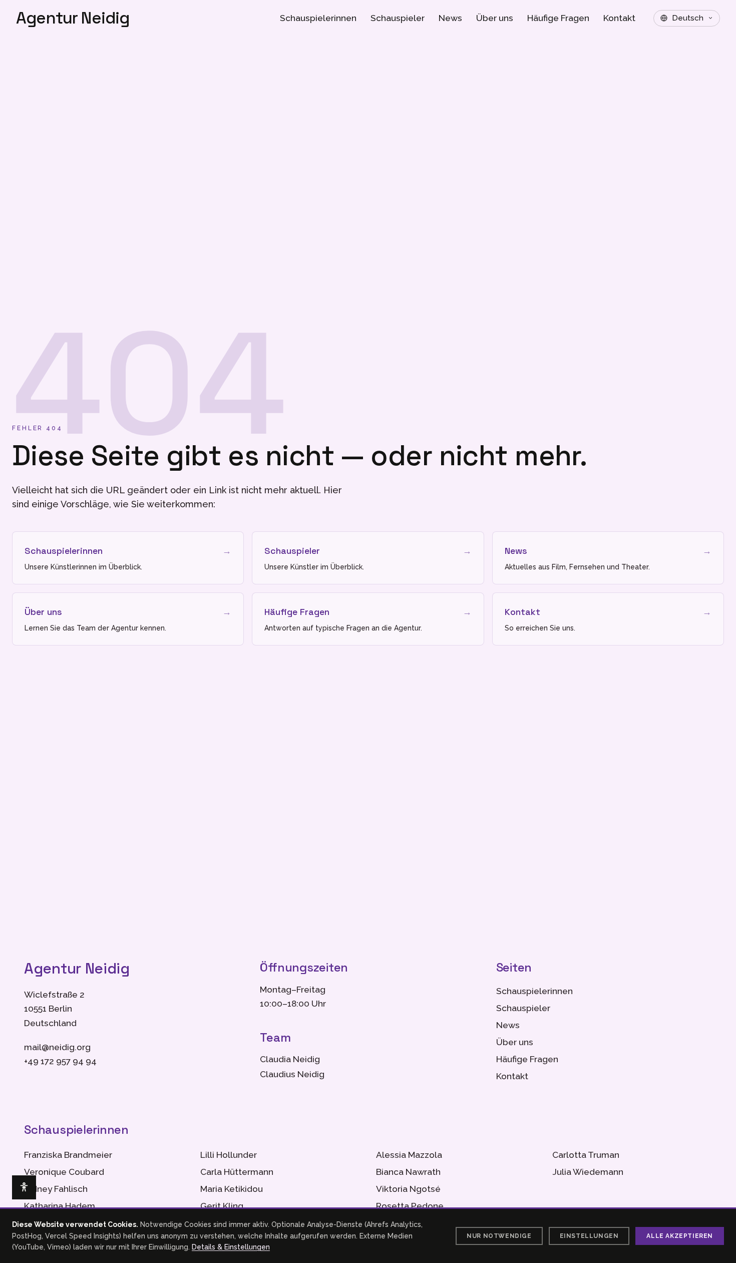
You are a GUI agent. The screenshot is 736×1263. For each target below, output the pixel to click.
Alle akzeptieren (679, 1235)
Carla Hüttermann (236, 1172)
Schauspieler (398, 18)
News (450, 18)
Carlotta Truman (585, 1155)
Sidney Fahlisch (56, 1189)
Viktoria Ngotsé (408, 1189)
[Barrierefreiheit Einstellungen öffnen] (24, 1187)
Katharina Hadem (59, 1206)
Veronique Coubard (64, 1172)
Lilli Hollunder (228, 1155)
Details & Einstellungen (231, 1247)
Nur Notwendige (499, 1235)
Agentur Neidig (73, 18)
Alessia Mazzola (409, 1155)
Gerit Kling (221, 1206)
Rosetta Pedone (410, 1206)
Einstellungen (589, 1235)
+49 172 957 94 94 (60, 1061)
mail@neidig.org (57, 1047)
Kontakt (619, 18)
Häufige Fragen (558, 18)
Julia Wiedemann (587, 1172)
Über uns (494, 18)
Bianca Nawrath (408, 1172)
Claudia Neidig (290, 1059)
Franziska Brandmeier (68, 1155)
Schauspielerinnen (318, 18)
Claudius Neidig (292, 1074)
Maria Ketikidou (231, 1189)
